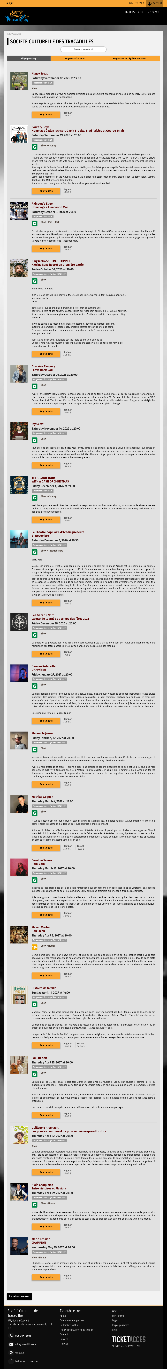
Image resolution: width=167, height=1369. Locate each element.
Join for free (118, 1315)
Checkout (155, 12)
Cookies (64, 1339)
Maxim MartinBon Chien (41, 929)
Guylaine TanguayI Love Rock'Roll (43, 368)
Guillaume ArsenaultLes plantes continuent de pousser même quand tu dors (69, 1129)
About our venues (19, 1296)
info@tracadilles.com (25, 1344)
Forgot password (120, 1325)
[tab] (29, 59)
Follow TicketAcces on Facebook (76, 1329)
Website (19, 1352)
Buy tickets (46, 114)
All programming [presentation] (28, 58)
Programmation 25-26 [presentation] (74, 58)
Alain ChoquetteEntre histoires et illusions (49, 1186)
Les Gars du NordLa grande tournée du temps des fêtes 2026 (60, 617)
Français (9, 3)
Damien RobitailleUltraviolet (43, 668)
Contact (64, 1334)
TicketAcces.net (14, 34)
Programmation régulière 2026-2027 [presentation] (129, 58)
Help (114, 1329)
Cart (141, 12)
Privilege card (136, 3)
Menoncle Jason (42, 733)
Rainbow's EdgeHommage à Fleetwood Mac (50, 205)
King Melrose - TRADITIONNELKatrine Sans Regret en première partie (58, 262)
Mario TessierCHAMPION (41, 1240)
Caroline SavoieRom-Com (42, 862)
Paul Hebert (39, 1058)
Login (115, 1320)
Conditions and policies (72, 1320)
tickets (130, 12)
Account (157, 3)
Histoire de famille (44, 988)
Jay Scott (38, 424)
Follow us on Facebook (27, 1361)
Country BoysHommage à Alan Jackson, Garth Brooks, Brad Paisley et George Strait (78, 129)
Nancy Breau (40, 73)
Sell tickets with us (70, 1325)
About (63, 1315)
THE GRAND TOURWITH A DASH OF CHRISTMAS (50, 479)
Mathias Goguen (42, 797)
